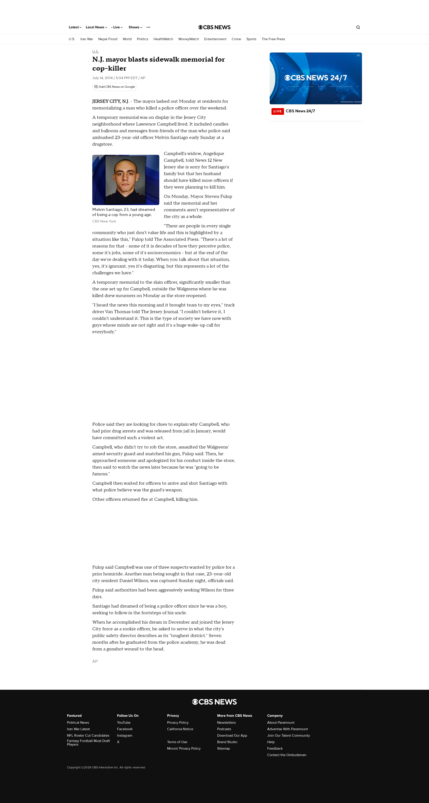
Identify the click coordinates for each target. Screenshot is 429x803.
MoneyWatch (189, 39)
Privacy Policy (178, 722)
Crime (236, 39)
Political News (78, 722)
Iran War (86, 39)
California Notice (180, 729)
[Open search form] (358, 27)
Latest (74, 27)
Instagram (124, 735)
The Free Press (273, 39)
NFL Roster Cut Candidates (88, 735)
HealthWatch (163, 39)
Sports (251, 39)
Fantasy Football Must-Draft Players (88, 742)
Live (117, 27)
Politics (142, 39)
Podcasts (224, 729)
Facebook (124, 729)
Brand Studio (227, 742)
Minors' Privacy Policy (184, 748)
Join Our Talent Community (288, 735)
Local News (95, 27)
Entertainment (215, 39)
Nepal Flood (107, 39)
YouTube (123, 722)
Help (271, 742)
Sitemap (223, 748)
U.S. (72, 39)
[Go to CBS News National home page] (214, 27)
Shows (134, 27)
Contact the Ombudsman (286, 755)
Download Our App (232, 735)
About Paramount (280, 722)
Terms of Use (177, 742)
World (127, 39)
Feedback (275, 748)
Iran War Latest (78, 729)
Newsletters (226, 722)
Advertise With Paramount (287, 729)
